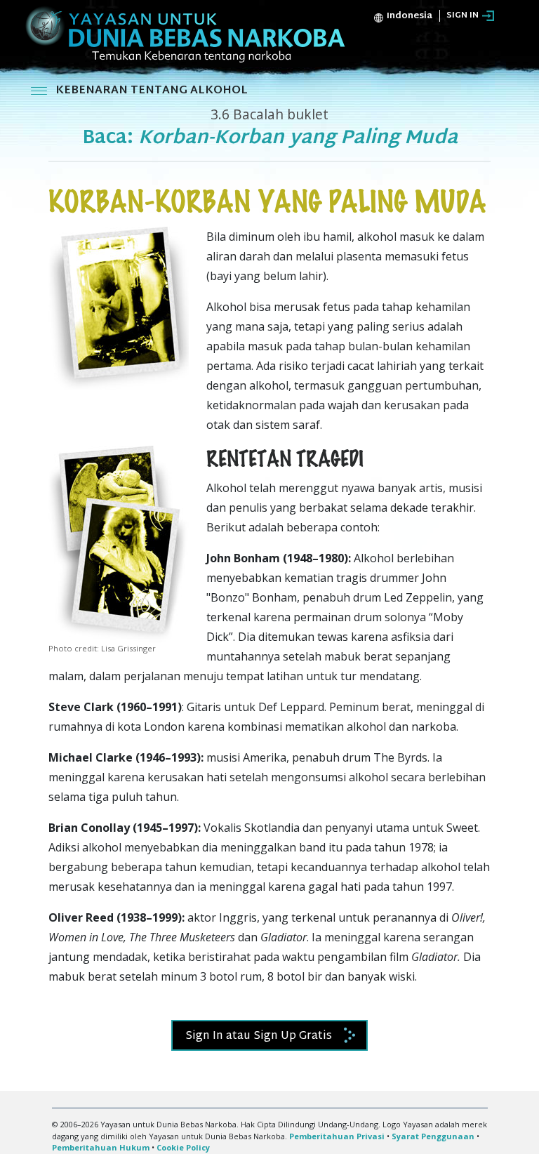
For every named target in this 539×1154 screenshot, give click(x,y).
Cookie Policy (183, 1147)
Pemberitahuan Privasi (337, 1136)
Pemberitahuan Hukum (100, 1147)
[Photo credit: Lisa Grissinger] (118, 542)
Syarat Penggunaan (433, 1136)
